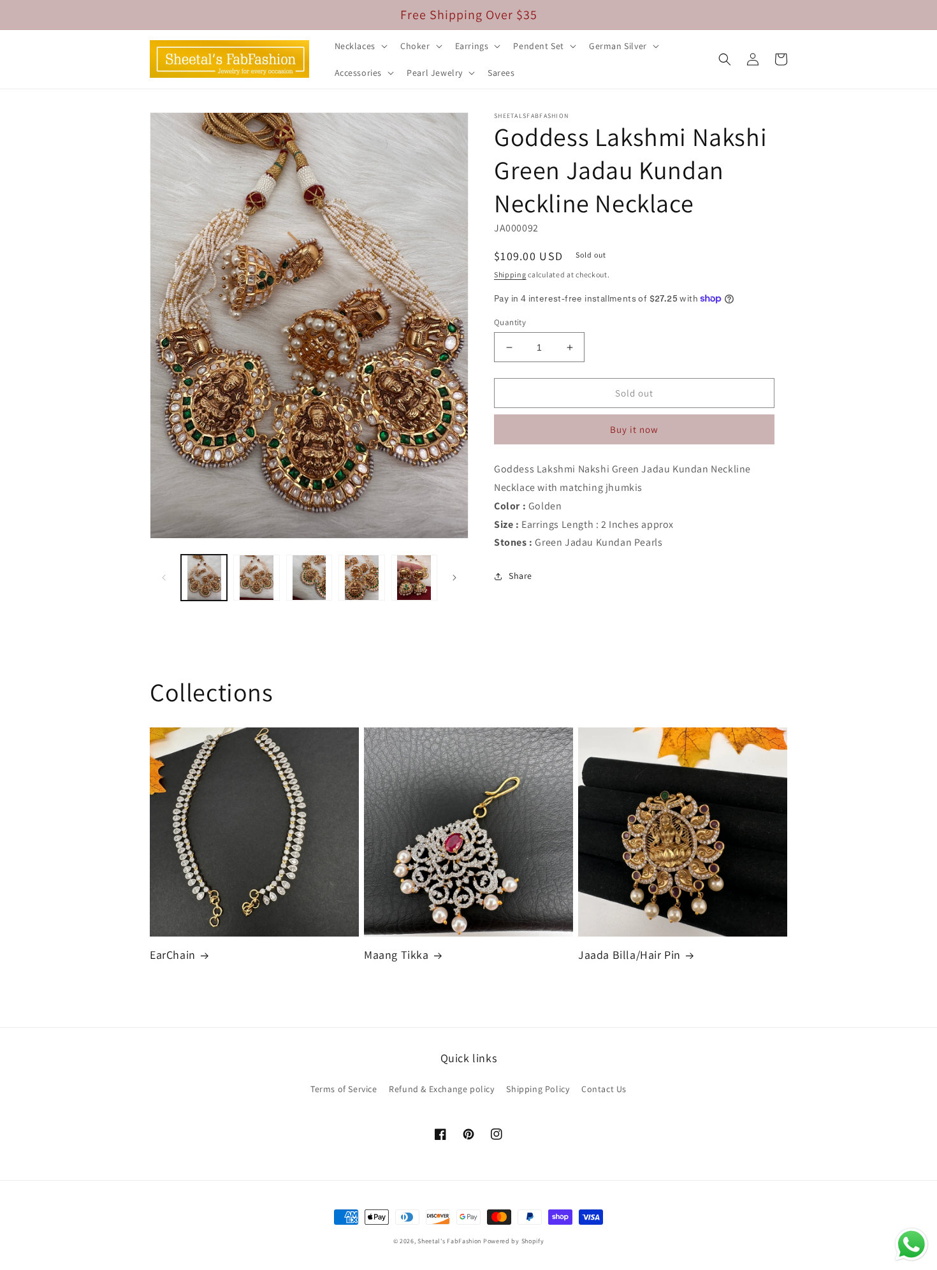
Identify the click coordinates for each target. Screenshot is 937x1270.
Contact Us (604, 1089)
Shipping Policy (537, 1089)
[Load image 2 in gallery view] (256, 578)
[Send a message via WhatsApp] (911, 1244)
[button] (360, 46)
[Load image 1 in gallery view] (204, 578)
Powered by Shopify (513, 1241)
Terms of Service (343, 1089)
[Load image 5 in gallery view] (414, 578)
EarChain (173, 954)
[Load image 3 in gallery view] (309, 578)
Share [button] (520, 575)
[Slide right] (454, 578)
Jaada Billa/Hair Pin (629, 954)
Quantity (510, 322)
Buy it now (634, 429)
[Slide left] (164, 578)
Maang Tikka (396, 954)
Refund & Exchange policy (441, 1089)
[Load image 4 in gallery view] (361, 578)
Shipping (510, 274)
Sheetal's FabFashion (449, 1241)
